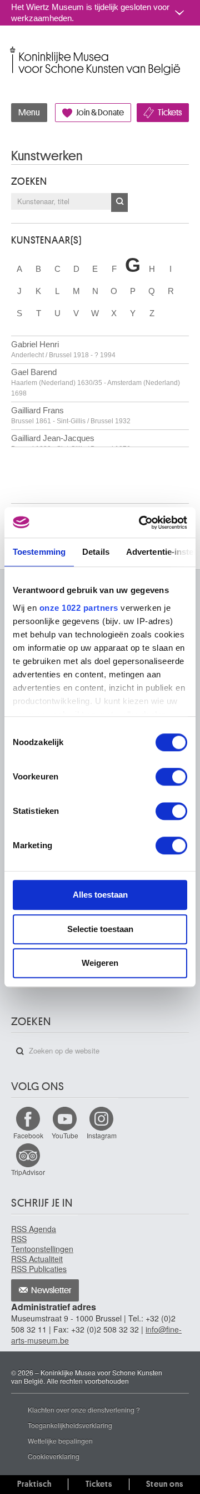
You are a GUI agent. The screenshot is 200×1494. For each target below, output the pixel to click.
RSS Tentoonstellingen (42, 1244)
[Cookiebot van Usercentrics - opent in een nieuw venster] (141, 522)
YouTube (65, 1135)
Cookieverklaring (53, 1456)
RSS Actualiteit (37, 1259)
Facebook (28, 1135)
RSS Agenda (33, 1229)
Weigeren (100, 963)
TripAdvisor (28, 1172)
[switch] (171, 777)
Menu (29, 112)
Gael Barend (95, 382)
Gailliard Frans (71, 415)
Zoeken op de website (20, 1051)
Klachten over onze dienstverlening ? (84, 1409)
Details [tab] (95, 551)
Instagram (102, 1135)
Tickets (170, 112)
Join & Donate (100, 112)
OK (119, 202)
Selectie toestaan (100, 929)
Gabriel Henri (63, 349)
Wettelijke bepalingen (60, 1440)
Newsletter (51, 1290)
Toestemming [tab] (39, 551)
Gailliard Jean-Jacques (71, 443)
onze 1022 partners (78, 607)
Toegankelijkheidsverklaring (70, 1425)
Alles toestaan (100, 894)
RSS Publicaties (39, 1269)
